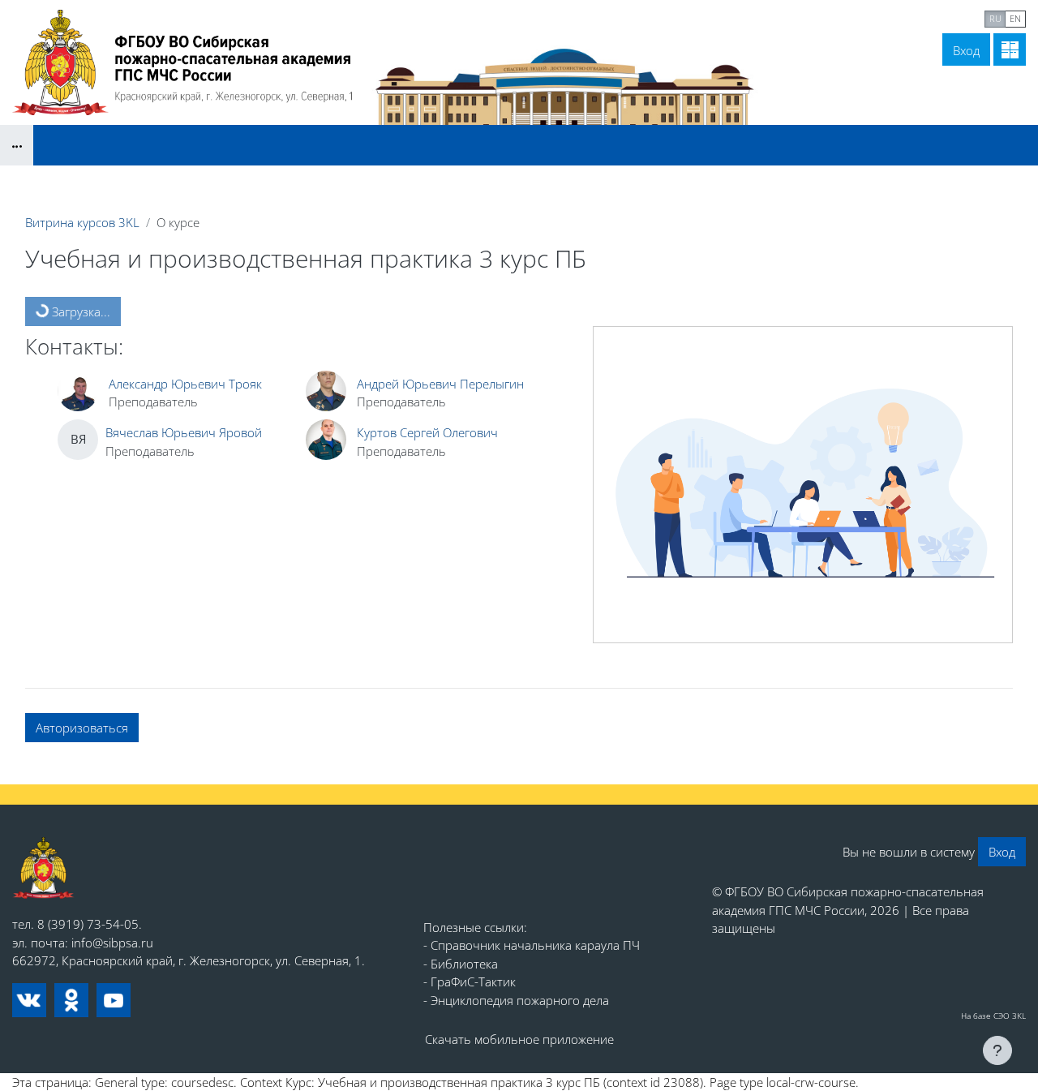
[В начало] (43, 868)
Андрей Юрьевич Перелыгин (440, 384)
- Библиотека (460, 964)
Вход (966, 50)
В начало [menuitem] (834, 17)
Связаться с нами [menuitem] (925, 17)
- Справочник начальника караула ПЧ (531, 945)
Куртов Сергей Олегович (427, 432)
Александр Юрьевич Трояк (185, 384)
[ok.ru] (71, 1000)
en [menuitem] (1015, 18)
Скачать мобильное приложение (519, 1039)
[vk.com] (29, 1000)
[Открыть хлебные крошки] (16, 145)
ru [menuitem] (995, 18)
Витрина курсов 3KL (82, 222)
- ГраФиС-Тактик (469, 981)
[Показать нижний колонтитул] (997, 1050)
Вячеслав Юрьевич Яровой (183, 432)
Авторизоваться (82, 727)
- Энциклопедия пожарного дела (516, 1000)
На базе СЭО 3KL (993, 1015)
